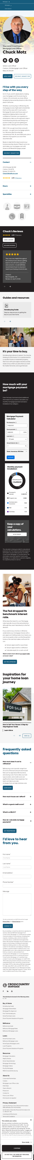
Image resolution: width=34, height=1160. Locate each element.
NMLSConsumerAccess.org (10, 1070)
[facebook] (5, 60)
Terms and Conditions (9, 1116)
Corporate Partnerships (9, 1078)
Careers (5, 1081)
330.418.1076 (11, 171)
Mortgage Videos (8, 1066)
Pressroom (6, 1090)
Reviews (18, 178)
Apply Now (7, 76)
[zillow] (16, 60)
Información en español (9, 1098)
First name (7, 854)
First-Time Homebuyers (9, 1013)
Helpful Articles (7, 1058)
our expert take (25, 654)
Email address (8, 873)
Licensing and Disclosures (10, 1114)
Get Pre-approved (10, 662)
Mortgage (7, 5)
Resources (6, 1053)
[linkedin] (11, 60)
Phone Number (8, 882)
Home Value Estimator (9, 1061)
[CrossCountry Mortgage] (16, 985)
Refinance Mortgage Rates (10, 1028)
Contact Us (6, 1093)
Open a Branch (7, 1088)
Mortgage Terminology (9, 1063)
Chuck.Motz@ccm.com (10, 173)
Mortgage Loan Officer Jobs (11, 1083)
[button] (17, 162)
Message (6, 891)
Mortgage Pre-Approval (9, 1011)
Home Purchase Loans (9, 1016)
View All (27, 735)
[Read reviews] (6, 178)
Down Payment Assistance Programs (13, 1018)
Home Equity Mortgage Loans (11, 1043)
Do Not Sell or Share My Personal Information (17, 1155)
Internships (6, 1086)
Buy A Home (7, 1003)
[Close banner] (31, 1120)
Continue (17, 1148)
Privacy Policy (6, 921)
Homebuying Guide (8, 1006)
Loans (5, 1036)
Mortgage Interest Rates (9, 1008)
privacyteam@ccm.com (12, 967)
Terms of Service (16, 921)
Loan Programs (7, 1046)
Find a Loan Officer (8, 1095)
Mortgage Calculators (9, 1056)
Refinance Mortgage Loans (10, 1031)
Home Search (8, 8)
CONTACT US (8, 926)
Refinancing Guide (8, 1026)
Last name (7, 864)
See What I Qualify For (22, 76)
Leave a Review (8, 239)
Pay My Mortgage (8, 1068)
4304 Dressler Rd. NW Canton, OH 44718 (9, 168)
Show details (25, 1142)
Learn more (8, 787)
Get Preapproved (9, 831)
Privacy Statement (9, 1103)
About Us (6, 1076)
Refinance (6, 1023)
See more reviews (9, 245)
